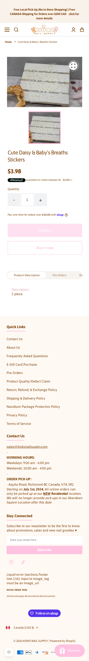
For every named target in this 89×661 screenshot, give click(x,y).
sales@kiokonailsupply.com (27, 446)
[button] (16, 29)
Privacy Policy (17, 415)
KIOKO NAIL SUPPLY (35, 641)
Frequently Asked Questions (27, 356)
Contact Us (15, 339)
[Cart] (80, 29)
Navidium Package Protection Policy (33, 406)
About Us (13, 347)
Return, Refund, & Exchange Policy (32, 390)
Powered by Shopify (63, 641)
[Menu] (8, 29)
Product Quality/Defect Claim (28, 381)
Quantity (13, 189)
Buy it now (44, 248)
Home (8, 41)
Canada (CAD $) (24, 627)
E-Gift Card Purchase (22, 364)
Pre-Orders (15, 373)
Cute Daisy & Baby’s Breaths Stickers (37, 41)
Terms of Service (19, 423)
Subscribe (44, 550)
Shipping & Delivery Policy (26, 398)
